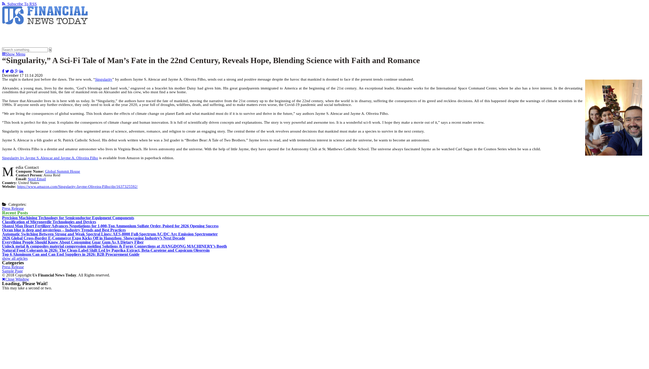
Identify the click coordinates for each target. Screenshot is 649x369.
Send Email (37, 179)
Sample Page (12, 271)
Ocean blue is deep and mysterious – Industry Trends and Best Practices (64, 230)
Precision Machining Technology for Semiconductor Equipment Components (68, 218)
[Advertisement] (94, 36)
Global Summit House (62, 171)
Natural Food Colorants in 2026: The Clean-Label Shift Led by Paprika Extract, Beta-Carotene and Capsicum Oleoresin (106, 250)
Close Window (17, 279)
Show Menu (15, 54)
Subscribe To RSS (21, 4)
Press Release (13, 208)
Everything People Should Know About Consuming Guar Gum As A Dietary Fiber (73, 242)
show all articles (15, 258)
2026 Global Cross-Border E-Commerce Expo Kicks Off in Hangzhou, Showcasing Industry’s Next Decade (93, 238)
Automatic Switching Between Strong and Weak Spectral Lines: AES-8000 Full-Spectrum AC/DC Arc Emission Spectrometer (110, 234)
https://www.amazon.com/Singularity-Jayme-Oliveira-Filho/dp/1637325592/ (77, 186)
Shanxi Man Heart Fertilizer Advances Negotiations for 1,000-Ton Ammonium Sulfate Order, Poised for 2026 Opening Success (110, 226)
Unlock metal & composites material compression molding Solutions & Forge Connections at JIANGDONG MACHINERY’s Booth (114, 246)
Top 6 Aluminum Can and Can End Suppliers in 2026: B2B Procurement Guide (70, 254)
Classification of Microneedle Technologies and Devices (49, 222)
